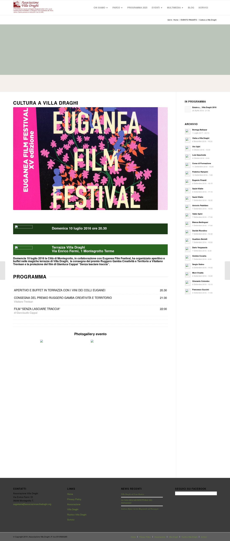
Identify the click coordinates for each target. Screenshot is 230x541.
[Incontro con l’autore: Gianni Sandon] (2, 270)
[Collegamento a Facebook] (214, 536)
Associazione (73, 504)
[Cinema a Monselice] (227, 270)
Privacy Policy (74, 499)
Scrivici (70, 519)
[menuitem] (100, 7)
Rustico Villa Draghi (76, 514)
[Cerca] (213, 7)
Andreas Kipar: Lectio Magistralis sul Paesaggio (140, 509)
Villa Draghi (72, 509)
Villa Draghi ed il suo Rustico (132, 494)
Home (70, 494)
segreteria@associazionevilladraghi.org (32, 504)
